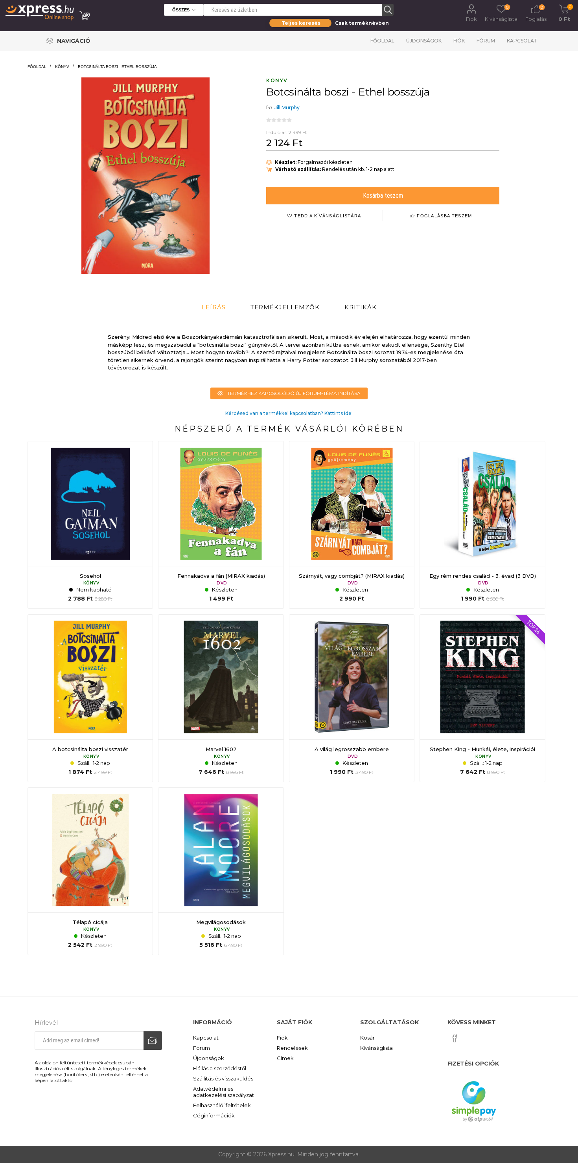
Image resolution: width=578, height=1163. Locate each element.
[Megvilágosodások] (220, 871)
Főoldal (382, 41)
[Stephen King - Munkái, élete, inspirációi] (482, 698)
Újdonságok (424, 41)
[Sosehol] (90, 524)
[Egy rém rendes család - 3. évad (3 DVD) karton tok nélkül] (482, 524)
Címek (285, 1058)
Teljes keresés (301, 23)
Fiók (471, 19)
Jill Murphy (287, 107)
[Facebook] (455, 1038)
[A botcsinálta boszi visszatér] (90, 698)
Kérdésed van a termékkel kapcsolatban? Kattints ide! (289, 413)
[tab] (214, 307)
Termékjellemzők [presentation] (285, 307)
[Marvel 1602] (220, 698)
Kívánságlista (376, 1048)
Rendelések (292, 1048)
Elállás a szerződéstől (219, 1068)
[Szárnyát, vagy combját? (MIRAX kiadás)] (351, 524)
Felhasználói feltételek (222, 1105)
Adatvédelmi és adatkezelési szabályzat (223, 1092)
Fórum (486, 41)
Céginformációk (214, 1115)
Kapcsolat (522, 41)
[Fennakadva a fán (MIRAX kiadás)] (220, 524)
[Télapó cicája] (90, 871)
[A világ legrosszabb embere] (351, 698)
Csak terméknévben (362, 23)
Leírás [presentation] (214, 307)
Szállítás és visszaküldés (223, 1078)
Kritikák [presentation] (360, 307)
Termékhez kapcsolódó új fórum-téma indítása (294, 393)
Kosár (367, 1037)
